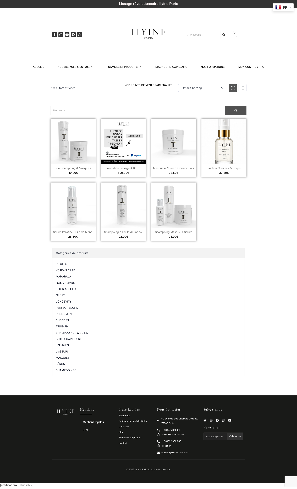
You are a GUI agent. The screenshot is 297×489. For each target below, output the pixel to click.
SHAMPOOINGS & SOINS (72, 332)
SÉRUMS (61, 364)
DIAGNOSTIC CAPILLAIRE (171, 67)
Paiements (124, 415)
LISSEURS (62, 351)
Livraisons (124, 426)
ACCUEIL (38, 67)
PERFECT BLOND (67, 307)
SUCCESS (62, 320)
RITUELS (61, 264)
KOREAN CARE (65, 270)
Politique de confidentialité (133, 420)
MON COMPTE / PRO (251, 67)
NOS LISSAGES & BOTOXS (74, 67)
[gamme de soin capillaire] (148, 34)
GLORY (60, 295)
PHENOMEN (64, 314)
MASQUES (62, 357)
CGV (85, 430)
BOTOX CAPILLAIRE (69, 339)
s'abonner (235, 436)
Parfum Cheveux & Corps (223, 168)
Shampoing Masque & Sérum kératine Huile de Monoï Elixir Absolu (174, 232)
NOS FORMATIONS (213, 67)
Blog (121, 431)
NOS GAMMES (65, 282)
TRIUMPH (62, 326)
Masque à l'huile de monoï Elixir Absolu (173, 168)
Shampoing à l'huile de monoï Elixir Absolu (123, 232)
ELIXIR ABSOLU (66, 289)
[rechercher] (224, 34)
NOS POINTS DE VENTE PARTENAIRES (148, 85)
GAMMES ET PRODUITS (123, 67)
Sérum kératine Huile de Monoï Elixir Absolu (73, 232)
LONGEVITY (64, 301)
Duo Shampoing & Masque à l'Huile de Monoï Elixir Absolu (73, 168)
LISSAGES (62, 345)
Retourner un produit (130, 437)
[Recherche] (235, 110)
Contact (123, 442)
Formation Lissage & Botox (123, 168)
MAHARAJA (63, 276)
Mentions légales (93, 422)
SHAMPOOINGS (66, 370)
